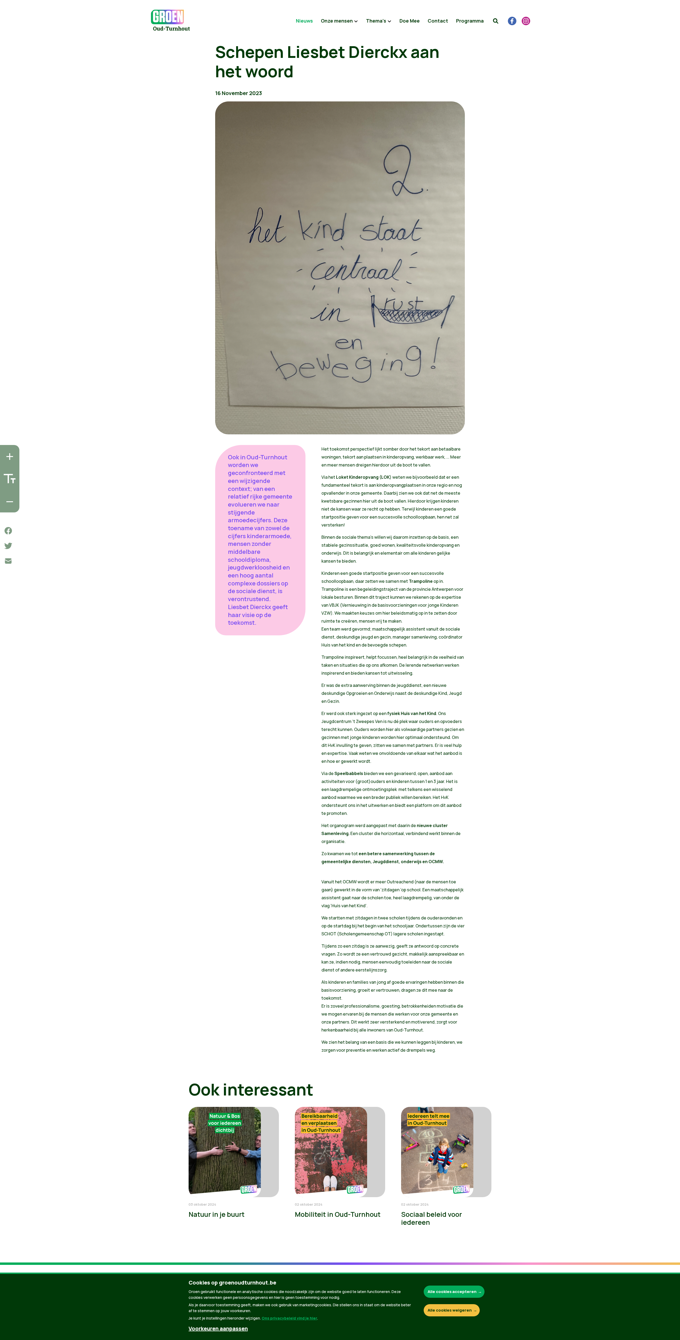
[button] (496, 21)
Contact (438, 21)
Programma (470, 21)
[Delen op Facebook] (8, 530)
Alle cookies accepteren (452, 1291)
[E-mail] (8, 561)
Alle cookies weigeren (450, 1310)
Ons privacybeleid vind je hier (289, 1318)
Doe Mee (410, 21)
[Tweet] (8, 545)
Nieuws (304, 21)
